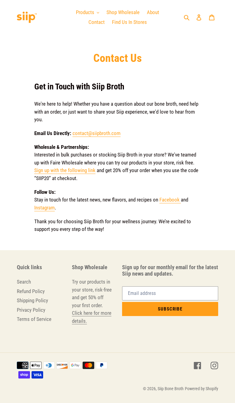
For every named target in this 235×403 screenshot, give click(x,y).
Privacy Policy (31, 310)
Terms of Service (34, 319)
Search (24, 282)
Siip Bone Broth (171, 388)
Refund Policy (31, 291)
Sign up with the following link (64, 170)
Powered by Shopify (201, 388)
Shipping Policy (32, 300)
